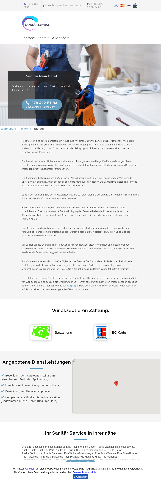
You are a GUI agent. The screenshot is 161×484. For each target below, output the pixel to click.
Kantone (28, 38)
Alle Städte (61, 38)
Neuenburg (25, 128)
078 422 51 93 (44, 103)
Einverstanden (80, 477)
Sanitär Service (8, 128)
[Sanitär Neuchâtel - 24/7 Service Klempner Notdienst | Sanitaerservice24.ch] (37, 23)
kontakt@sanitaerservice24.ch (65, 5)
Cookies (29, 468)
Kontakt (43, 38)
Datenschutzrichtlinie (84, 472)
